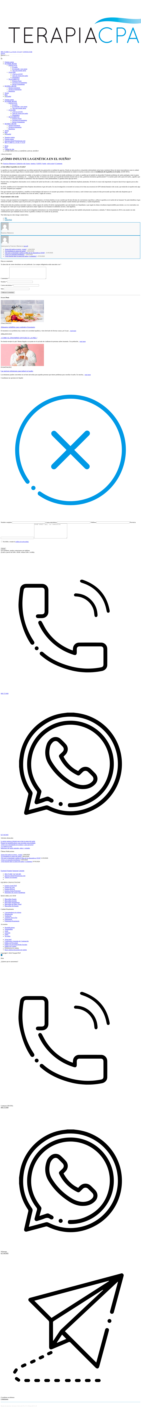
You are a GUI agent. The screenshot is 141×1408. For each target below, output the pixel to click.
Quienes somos (9, 62)
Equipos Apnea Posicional (13, 891)
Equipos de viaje (10, 887)
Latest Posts (8, 220)
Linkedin (21, 871)
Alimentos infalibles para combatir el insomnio (18, 327)
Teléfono (93, 522)
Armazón (7, 933)
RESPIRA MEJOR (10, 86)
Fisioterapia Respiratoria (12, 921)
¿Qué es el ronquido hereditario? (14, 254)
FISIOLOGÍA (12, 65)
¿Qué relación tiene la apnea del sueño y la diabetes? (21, 256)
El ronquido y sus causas (19, 69)
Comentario (5, 278)
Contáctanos (4, 1399)
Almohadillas (9, 929)
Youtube (9, 871)
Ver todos (7, 936)
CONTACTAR (27, 52)
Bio (6, 218)
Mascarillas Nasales (10, 899)
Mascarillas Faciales (11, 901)
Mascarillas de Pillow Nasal (13, 904)
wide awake (50, 163)
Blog (6, 94)
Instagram (15, 871)
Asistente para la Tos (11, 917)
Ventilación (8, 916)
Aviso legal (8, 939)
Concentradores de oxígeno (13, 912)
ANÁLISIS (12, 72)
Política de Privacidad (11, 943)
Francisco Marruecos (9, 163)
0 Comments (58, 163)
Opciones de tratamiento (19, 82)
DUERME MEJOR (11, 63)
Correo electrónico (7, 285)
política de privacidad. (22, 541)
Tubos (6, 934)
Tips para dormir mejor (19, 70)
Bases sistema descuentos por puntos (16, 950)
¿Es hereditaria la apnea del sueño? (15, 251)
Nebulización (9, 914)
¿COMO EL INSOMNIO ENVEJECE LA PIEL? (19, 338)
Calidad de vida (21, 163)
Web (2, 289)
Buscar (3, 55)
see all (26, 246)
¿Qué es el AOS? (17, 74)
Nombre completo (6, 522)
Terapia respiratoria (14, 88)
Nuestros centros (10, 137)
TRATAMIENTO (13, 79)
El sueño (15, 67)
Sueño (44, 163)
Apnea (28, 163)
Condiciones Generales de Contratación (17, 941)
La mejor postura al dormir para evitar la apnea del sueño (18, 841)
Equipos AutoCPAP (11, 885)
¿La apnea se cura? (6, 846)
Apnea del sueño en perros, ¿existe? (15, 249)
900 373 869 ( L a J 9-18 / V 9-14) (11, 52)
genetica (33, 163)
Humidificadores (10, 927)
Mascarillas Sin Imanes (12, 906)
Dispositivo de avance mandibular (15, 892)
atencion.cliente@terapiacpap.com (15, 141)
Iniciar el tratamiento (18, 84)
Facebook (4, 871)
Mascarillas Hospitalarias (12, 902)
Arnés (6, 931)
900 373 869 (8, 874)
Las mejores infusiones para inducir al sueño (17, 371)
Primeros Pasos (16, 81)
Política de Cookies (10, 946)
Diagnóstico (16, 77)
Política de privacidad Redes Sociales (16, 944)
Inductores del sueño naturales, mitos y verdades (15, 848)
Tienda (7, 93)
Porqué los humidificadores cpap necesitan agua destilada (18, 843)
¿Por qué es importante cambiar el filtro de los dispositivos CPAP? (25, 253)
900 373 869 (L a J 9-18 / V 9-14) (15, 142)
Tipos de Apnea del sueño (20, 76)
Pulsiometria (8, 919)
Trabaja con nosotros (11, 877)
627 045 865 (17, 874)
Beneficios (11, 91)
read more (73, 331)
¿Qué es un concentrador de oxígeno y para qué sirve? (17, 845)
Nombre (4, 282)
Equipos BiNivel (10, 889)
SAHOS (39, 163)
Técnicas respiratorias (14, 89)
